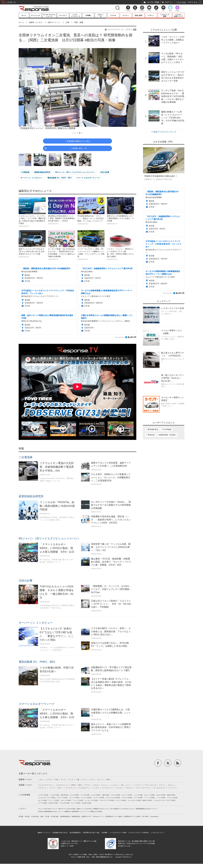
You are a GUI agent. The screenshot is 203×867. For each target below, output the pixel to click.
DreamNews (154, 816)
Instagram (142, 10)
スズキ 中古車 (115, 795)
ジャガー (96, 788)
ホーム (24, 15)
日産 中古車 (64, 795)
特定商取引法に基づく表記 (91, 832)
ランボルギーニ (84, 788)
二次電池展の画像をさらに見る (77, 141)
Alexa (170, 10)
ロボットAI (101, 15)
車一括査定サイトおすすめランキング (123, 808)
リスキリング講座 (164, 15)
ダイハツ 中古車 (127, 795)
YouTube (149, 10)
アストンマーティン (143, 788)
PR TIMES (145, 816)
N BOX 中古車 (53, 803)
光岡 (108, 780)
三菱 (77, 780)
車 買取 (21, 816)
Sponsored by (119, 337)
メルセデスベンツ (62, 785)
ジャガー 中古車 (86, 797)
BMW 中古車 (171, 795)
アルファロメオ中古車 (113, 797)
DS (122, 785)
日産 (56, 780)
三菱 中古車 (105, 795)
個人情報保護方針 (75, 832)
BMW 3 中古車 (146, 800)
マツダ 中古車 (85, 795)
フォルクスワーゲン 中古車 (46, 797)
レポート (151, 15)
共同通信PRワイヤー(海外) (132, 816)
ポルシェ (171, 785)
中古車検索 (166, 429)
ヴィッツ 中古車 (54, 800)
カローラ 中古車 (66, 800)
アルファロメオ (150, 785)
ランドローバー (107, 788)
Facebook (128, 10)
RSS (163, 10)
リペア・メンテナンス (75, 15)
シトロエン (114, 785)
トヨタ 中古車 (54, 795)
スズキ (91, 780)
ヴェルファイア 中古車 (106, 800)
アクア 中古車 (138, 797)
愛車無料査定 (153, 429)
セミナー (126, 15)
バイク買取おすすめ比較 (94, 811)
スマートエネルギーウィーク (88, 178)
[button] (36, 89)
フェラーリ (42, 788)
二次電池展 (24, 172)
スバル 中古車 (95, 795)
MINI (79, 785)
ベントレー (172, 788)
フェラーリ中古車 (98, 797)
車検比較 (151, 435)
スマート (162, 785)
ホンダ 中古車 (74, 795)
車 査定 (27, 816)
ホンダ (63, 780)
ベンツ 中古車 (138, 795)
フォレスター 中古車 (134, 800)
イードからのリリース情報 (118, 832)
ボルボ (95, 785)
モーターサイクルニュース (49, 15)
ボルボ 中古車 (160, 795)
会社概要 (104, 832)
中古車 (47, 816)
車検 (41, 816)
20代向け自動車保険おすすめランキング (50, 811)
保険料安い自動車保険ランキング (74, 811)
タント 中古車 (75, 803)
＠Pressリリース (98, 816)
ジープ (51, 788)
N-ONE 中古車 (86, 803)
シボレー (59, 788)
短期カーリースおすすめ (84, 808)
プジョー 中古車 (74, 797)
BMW (73, 785)
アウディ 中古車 (62, 797)
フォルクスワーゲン (45, 785)
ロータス (119, 788)
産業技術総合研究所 (42, 172)
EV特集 (88, 15)
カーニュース (35, 15)
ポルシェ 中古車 (149, 795)
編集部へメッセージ (44, 832)
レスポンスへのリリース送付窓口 (138, 832)
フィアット (138, 785)
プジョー (104, 785)
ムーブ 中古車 (42, 803)
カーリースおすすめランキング (47, 808)
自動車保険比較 (65, 816)
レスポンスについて (157, 832)
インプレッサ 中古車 (91, 800)
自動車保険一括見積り (168, 435)
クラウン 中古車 (172, 797)
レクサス (49, 780)
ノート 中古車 (160, 797)
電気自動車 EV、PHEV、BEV (59, 178)
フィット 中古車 (149, 797)
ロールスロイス (159, 788)
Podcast (177, 10)
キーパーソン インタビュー (31, 178)
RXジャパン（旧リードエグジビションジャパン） (75, 172)
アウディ (87, 785)
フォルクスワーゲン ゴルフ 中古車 (164, 800)
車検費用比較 (76, 816)
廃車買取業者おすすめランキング (146, 808)
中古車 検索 (54, 816)
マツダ (70, 780)
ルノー (128, 785)
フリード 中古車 (78, 800)
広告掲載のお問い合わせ (60, 832)
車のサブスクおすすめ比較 (67, 808)
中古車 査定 (35, 816)
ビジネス (113, 15)
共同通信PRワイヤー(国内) (113, 816)
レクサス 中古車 (43, 795)
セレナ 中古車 (42, 800)
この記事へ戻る (78, 148)
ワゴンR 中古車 (64, 803)
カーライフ (63, 15)
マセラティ (129, 788)
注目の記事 (104, 172)
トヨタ (40, 780)
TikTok (156, 10)
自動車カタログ (86, 816)
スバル (84, 780)
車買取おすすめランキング (101, 808)
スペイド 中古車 (121, 800)
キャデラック (71, 788)
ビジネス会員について (178, 15)
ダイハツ (100, 780)
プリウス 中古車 (127, 797)
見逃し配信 (138, 15)
